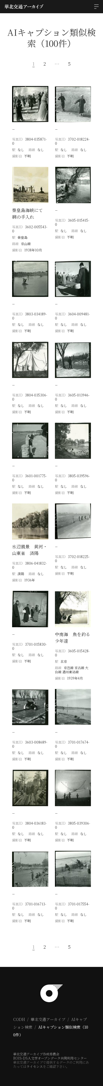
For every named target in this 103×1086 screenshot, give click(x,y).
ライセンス (34, 1066)
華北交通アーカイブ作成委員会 (36, 1054)
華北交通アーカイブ (48, 1019)
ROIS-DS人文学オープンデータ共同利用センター (50, 1058)
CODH (19, 1019)
